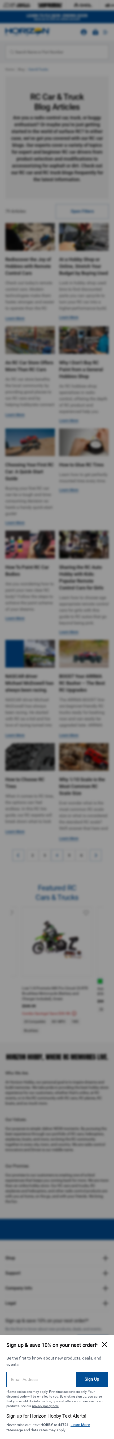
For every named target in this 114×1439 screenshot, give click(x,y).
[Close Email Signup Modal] (104, 1344)
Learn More (80, 1425)
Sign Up (92, 1379)
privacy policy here (45, 1406)
